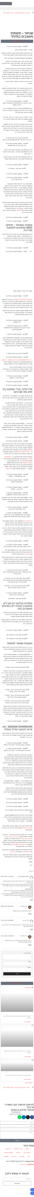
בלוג (29, 1156)
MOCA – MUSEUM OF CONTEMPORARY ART (16, 360)
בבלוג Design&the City (19, 844)
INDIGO (30, 450)
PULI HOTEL (27, 521)
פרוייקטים (8, 1149)
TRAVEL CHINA (27, 828)
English (6, 1156)
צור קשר (14, 1156)
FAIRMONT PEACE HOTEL (22, 451)
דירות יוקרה (15, 836)
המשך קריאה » (27, 1021)
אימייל (29, 967)
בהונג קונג (9, 468)
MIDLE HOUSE (27, 463)
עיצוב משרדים (23, 838)
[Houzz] (12, 1188)
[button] (17, 8)
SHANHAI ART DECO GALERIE (22, 299)
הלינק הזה (13, 851)
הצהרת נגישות (30, 1161)
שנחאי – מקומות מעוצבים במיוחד (22, 34)
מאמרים (22, 1156)
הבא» (26, 1083)
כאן (16, 132)
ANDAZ (27, 554)
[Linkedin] (24, 1117)
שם (29, 961)
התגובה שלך (27, 953)
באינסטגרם (25, 851)
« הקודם (30, 1083)
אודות (27, 1149)
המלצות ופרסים (8, 1152)
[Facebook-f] (21, 1188)
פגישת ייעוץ (27, 1152)
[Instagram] (28, 1117)
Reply (31, 899)
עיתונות (18, 1152)
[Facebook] (32, 1117)
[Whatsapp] (19, 1117)
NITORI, (19, 210)
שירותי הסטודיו (18, 1149)
